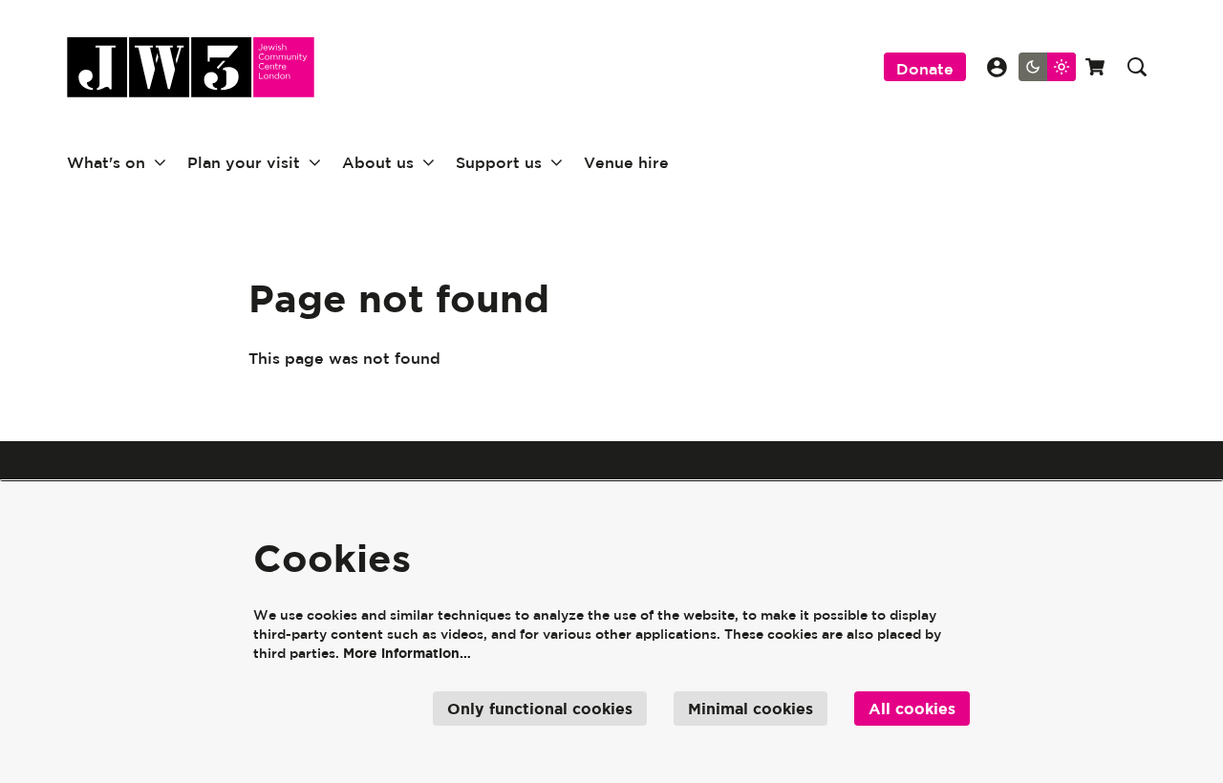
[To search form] (1137, 67)
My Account (997, 67)
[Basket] (1096, 67)
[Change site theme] (1047, 67)
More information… (407, 653)
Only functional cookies (540, 708)
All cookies (912, 708)
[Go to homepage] (190, 67)
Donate (925, 68)
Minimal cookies (750, 708)
